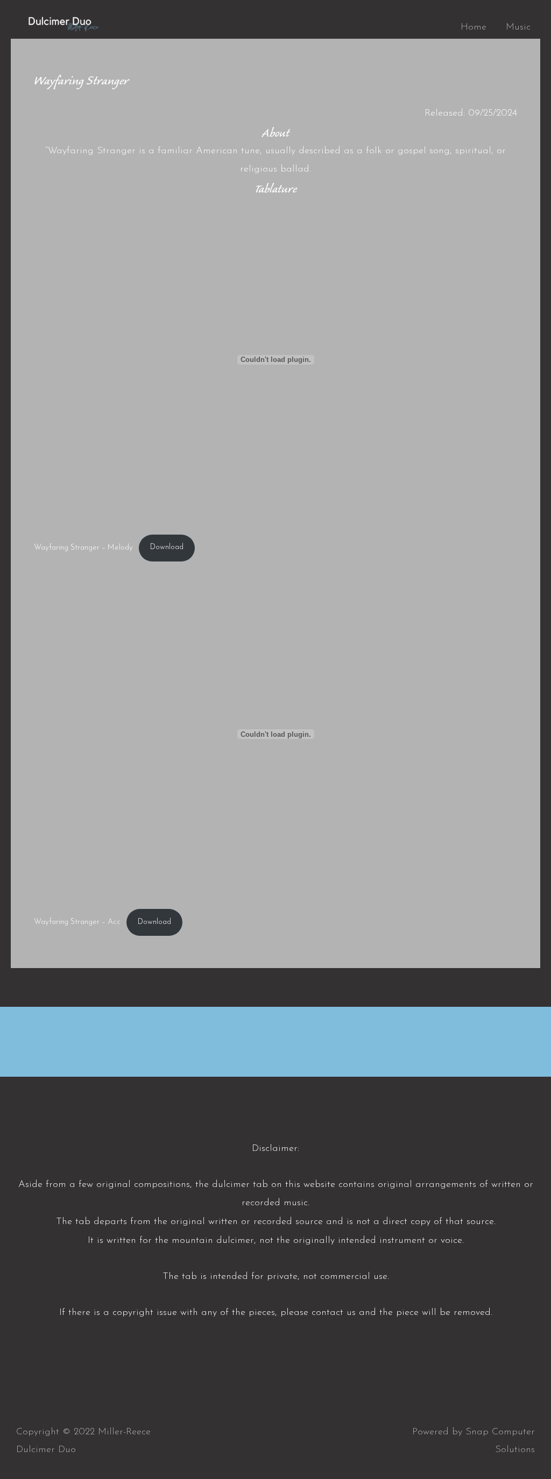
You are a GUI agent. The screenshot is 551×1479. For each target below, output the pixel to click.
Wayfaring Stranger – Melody (83, 547)
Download (166, 547)
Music (518, 27)
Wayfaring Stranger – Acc (77, 922)
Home (473, 27)
